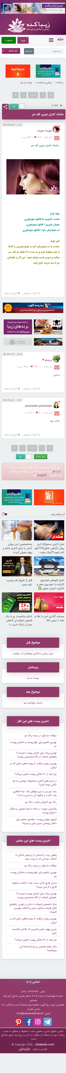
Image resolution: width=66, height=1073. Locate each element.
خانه (60, 39)
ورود (23, 40)
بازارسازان (24, 1049)
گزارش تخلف (10, 293)
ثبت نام (56, 471)
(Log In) (42, 475)
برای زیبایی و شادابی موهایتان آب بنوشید (33, 653)
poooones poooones (38, 406)
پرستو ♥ (47, 360)
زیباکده (59, 82)
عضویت (8, 40)
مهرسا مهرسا (44, 130)
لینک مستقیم (30, 293)
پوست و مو (26, 82)
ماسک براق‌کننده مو (33, 703)
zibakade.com (44, 1044)
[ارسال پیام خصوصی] (57, 137)
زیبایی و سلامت (44, 82)
